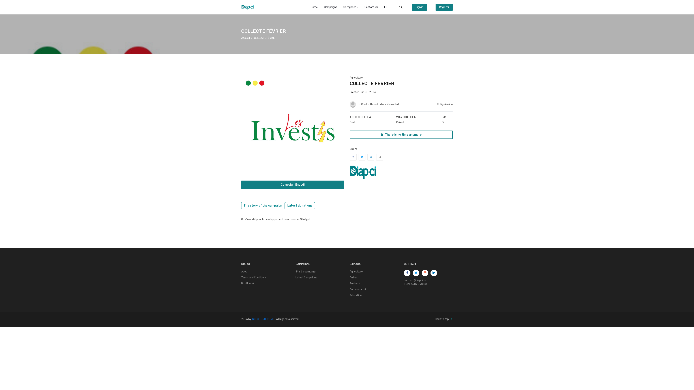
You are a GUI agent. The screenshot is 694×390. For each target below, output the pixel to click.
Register (444, 7)
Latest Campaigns (306, 277)
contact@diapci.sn (415, 280)
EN (386, 7)
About (245, 271)
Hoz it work (247, 283)
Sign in (419, 7)
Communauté (358, 289)
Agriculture (356, 77)
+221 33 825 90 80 (415, 284)
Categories (350, 7)
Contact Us (371, 7)
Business (355, 283)
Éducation (356, 295)
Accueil (245, 38)
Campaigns (330, 7)
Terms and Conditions (254, 277)
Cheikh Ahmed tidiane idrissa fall (380, 104)
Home (314, 7)
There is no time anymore (403, 134)
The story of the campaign (263, 205)
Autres (354, 277)
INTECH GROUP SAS (263, 319)
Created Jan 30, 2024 (363, 92)
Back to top (442, 319)
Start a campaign (305, 271)
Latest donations (299, 205)
